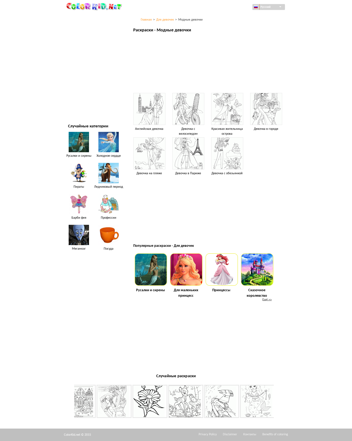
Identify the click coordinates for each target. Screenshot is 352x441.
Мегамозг (79, 248)
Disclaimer (230, 434)
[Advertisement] (208, 63)
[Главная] (94, 6)
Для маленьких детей (83, 83)
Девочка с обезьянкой (227, 173)
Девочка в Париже (188, 173)
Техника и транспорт (82, 16)
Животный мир (78, 41)
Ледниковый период (108, 187)
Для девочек (76, 58)
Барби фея (79, 217)
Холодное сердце (109, 156)
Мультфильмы (78, 49)
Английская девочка (149, 129)
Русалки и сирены (78, 156)
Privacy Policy (208, 434)
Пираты (79, 187)
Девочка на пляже (149, 173)
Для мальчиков (79, 74)
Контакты (249, 434)
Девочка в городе (266, 129)
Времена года (77, 66)
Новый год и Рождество (84, 91)
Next (277, 402)
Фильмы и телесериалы (84, 99)
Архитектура (76, 32)
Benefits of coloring (275, 434)
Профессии (108, 217)
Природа (74, 108)
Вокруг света (76, 24)
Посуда (108, 248)
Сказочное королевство (257, 293)
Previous (71, 402)
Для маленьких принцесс (186, 293)
